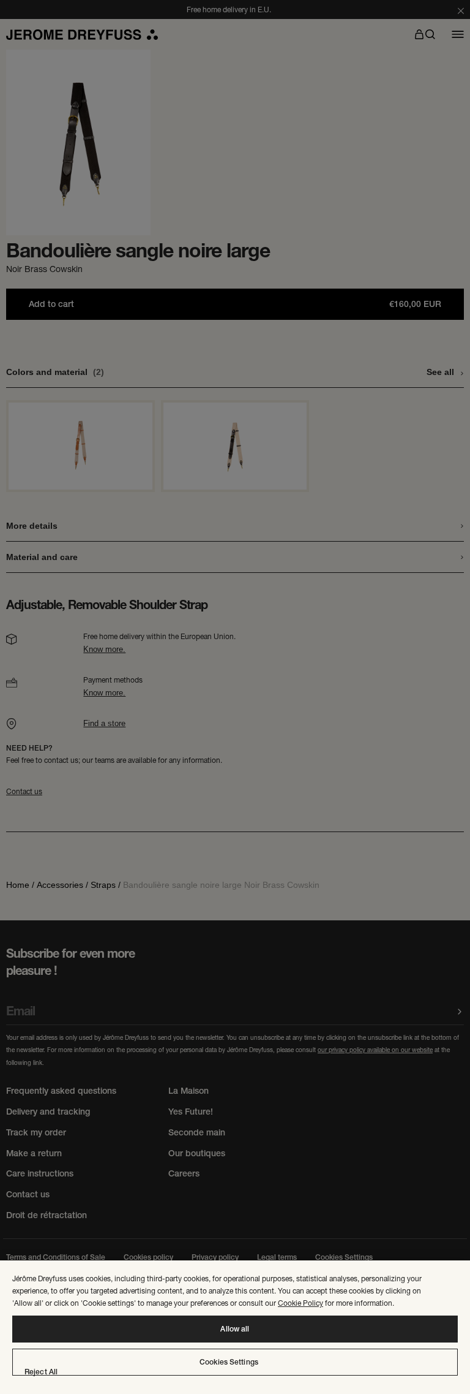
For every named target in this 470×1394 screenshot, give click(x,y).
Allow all (234, 1329)
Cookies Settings (229, 1362)
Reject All (41, 1372)
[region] (235, 1327)
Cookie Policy (300, 1303)
